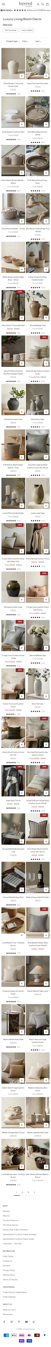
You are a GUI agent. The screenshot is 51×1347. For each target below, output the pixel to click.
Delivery (6, 1211)
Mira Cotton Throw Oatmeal (13, 325)
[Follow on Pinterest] (19, 1321)
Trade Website (9, 1297)
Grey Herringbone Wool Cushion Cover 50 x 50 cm (37, 466)
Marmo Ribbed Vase (38, 655)
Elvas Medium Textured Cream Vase (13, 84)
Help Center (8, 1256)
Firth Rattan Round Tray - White (37, 133)
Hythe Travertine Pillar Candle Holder (37, 278)
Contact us (7, 1261)
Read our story (9, 1309)
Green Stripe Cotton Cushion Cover (38, 372)
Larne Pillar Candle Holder (13, 513)
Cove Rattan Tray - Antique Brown (13, 944)
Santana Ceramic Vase (13, 419)
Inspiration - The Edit (12, 1243)
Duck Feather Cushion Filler (13, 132)
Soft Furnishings (10, 30)
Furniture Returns (10, 1220)
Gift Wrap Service (10, 1225)
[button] (12, 41)
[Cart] (47, 4)
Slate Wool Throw (13, 800)
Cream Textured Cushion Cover (13, 705)
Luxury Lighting (27, 30)
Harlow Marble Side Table (13, 1039)
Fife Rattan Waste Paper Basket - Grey (13, 466)
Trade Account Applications (15, 1292)
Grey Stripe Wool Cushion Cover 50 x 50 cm (37, 850)
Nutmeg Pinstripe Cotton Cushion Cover (37, 753)
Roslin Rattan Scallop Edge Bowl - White (13, 278)
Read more (7, 24)
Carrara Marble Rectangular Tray (13, 850)
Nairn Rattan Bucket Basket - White (13, 181)
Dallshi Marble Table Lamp (37, 991)
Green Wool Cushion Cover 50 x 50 (13, 753)
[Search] (43, 4)
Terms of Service (10, 1279)
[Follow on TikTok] (33, 1321)
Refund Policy (9, 1275)
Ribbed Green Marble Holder (37, 897)
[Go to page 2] (34, 1192)
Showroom (8, 1314)
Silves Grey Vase (37, 419)
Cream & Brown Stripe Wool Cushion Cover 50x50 (37, 801)
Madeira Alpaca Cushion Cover (37, 1089)
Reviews (6, 1265)
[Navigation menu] (3, 4)
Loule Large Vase (38, 513)
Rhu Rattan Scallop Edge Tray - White (37, 230)
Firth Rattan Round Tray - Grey (37, 181)
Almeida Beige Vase (38, 325)
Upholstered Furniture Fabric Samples (19, 1234)
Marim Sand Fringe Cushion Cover (13, 1089)
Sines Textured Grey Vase (37, 83)
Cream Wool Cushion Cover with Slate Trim (13, 560)
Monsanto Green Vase (13, 607)
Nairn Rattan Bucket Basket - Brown (37, 1175)
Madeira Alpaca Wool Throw (13, 1132)
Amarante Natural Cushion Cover (13, 992)
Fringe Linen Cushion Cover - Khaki (13, 656)
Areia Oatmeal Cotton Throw (37, 559)
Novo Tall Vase (37, 704)
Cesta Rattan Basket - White (13, 229)
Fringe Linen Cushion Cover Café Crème (37, 608)
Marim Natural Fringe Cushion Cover (37, 1040)
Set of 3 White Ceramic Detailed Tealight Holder (13, 372)
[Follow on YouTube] (26, 1321)
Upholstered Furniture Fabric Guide (18, 1239)
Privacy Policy (9, 1270)
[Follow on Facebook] (4, 1321)
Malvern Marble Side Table (37, 1132)
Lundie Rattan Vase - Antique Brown (13, 1175)
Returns (6, 1215)
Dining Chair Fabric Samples (15, 1229)
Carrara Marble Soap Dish (13, 897)
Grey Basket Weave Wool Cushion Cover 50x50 (38, 944)
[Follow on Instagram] (11, 1321)
